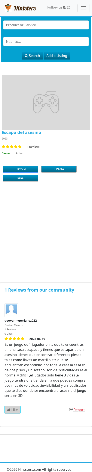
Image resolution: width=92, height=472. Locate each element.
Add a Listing (56, 55)
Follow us (55, 7)
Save (21, 178)
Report (79, 409)
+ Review (20, 169)
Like (14, 409)
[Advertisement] (46, 228)
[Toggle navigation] (83, 8)
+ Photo (59, 169)
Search (34, 55)
